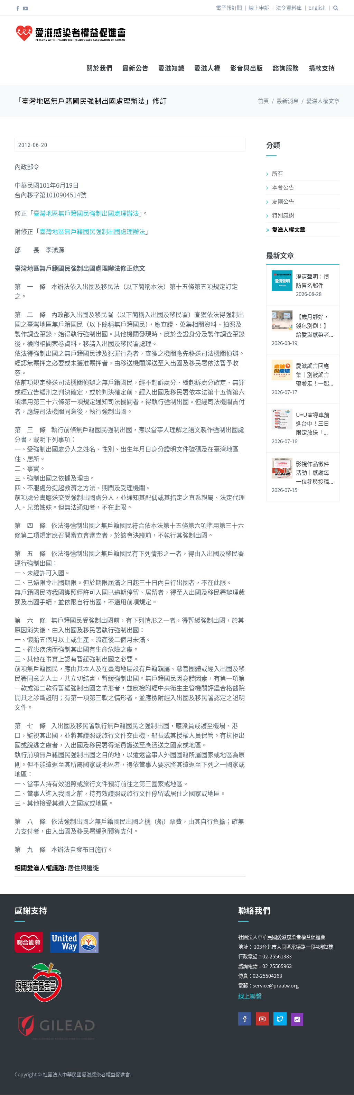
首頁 (263, 100)
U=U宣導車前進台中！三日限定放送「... (312, 423)
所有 (277, 173)
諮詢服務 (286, 67)
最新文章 (280, 255)
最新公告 (135, 67)
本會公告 (283, 187)
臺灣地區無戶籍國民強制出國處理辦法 (86, 212)
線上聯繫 (250, 996)
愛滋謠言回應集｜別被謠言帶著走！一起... (314, 374)
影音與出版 (246, 67)
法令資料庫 (289, 7)
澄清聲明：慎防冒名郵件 (312, 280)
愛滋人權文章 (322, 100)
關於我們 (99, 67)
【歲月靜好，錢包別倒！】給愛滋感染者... (314, 325)
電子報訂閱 (229, 7)
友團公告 (283, 201)
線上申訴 (259, 7)
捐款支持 (322, 67)
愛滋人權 (207, 67)
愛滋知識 (171, 67)
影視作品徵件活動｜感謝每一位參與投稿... (314, 472)
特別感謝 (283, 215)
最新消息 (288, 100)
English (317, 7)
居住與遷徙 (83, 867)
